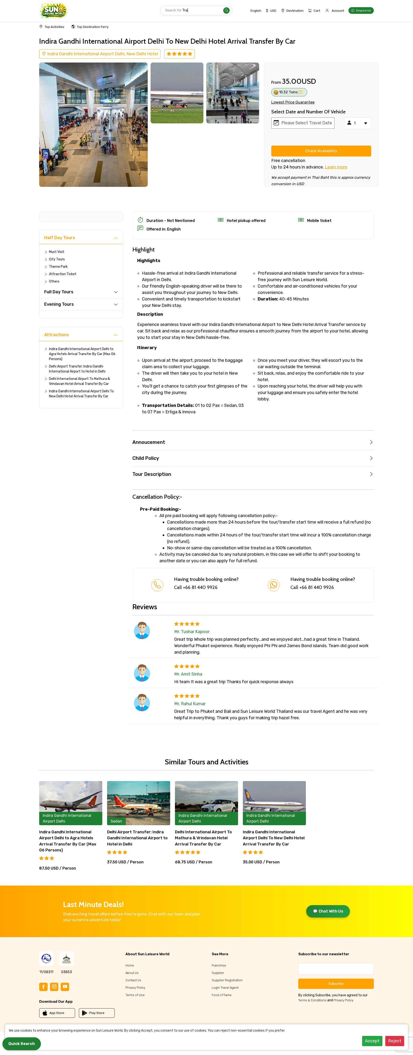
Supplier (218, 973)
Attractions (56, 334)
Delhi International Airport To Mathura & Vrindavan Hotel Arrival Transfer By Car (79, 381)
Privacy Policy (135, 987)
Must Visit (56, 252)
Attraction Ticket (62, 274)
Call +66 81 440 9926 (195, 587)
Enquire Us (363, 10)
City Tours (57, 259)
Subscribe (336, 984)
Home (129, 965)
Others (54, 281)
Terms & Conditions (312, 1000)
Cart (317, 10)
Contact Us (133, 980)
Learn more (336, 167)
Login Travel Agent (225, 987)
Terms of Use (135, 995)
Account (338, 10)
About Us (132, 973)
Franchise (219, 965)
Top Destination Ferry (93, 27)
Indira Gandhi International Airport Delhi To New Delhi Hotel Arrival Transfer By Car (81, 393)
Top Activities (54, 27)
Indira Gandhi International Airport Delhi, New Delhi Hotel (102, 54)
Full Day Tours (58, 291)
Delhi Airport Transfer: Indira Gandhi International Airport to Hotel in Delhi (77, 368)
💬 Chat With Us (328, 911)
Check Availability (321, 151)
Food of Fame (222, 995)
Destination (295, 10)
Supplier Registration (227, 980)
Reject (394, 1041)
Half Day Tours (59, 237)
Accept (372, 1041)
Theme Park (58, 267)
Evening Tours (59, 304)
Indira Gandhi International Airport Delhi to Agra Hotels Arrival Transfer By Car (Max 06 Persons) (82, 354)
